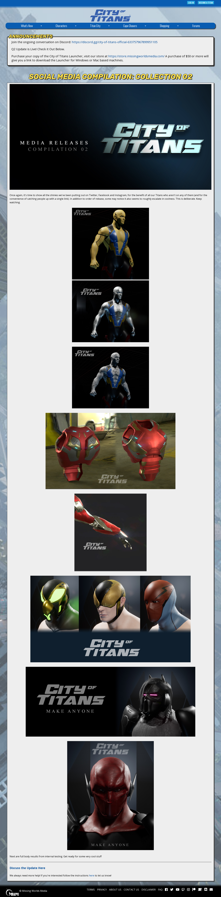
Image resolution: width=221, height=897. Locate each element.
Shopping (158, 26)
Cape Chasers (124, 26)
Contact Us (131, 889)
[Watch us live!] (183, 889)
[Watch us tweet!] (171, 889)
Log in (191, 2)
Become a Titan (206, 2)
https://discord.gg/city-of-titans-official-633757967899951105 (114, 42)
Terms (91, 889)
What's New (21, 26)
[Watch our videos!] (177, 889)
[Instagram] (188, 889)
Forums (196, 25)
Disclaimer (148, 889)
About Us (115, 889)
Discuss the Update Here (27, 868)
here (91, 875)
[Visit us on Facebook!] (166, 889)
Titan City (89, 26)
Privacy (102, 889)
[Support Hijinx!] (193, 889)
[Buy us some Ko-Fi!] (200, 889)
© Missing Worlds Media (33, 890)
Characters (55, 26)
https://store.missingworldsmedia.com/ (136, 56)
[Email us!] (211, 889)
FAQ (160, 889)
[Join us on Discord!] (205, 889)
